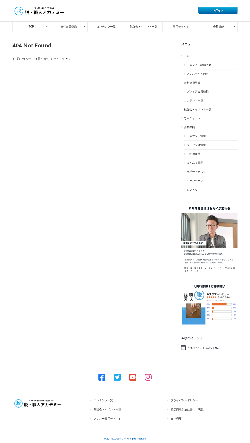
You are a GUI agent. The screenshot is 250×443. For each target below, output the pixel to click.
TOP (31, 26)
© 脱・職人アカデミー (115, 439)
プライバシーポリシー (184, 400)
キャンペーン (195, 180)
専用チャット (181, 26)
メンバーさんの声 (198, 73)
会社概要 (176, 418)
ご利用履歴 (193, 153)
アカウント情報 (196, 136)
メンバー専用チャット (107, 418)
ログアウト (193, 189)
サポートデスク (196, 171)
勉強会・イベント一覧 (143, 26)
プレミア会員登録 (198, 91)
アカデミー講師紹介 (199, 65)
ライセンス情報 (196, 144)
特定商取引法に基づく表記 (187, 409)
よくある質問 (195, 162)
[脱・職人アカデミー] (38, 16)
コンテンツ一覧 (106, 26)
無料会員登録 (68, 26)
